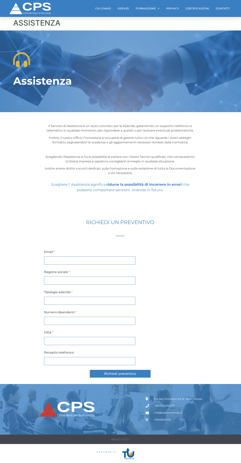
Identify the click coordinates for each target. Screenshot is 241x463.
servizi (123, 8)
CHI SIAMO (103, 8)
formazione (146, 8)
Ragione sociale (57, 272)
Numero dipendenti (60, 312)
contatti (223, 8)
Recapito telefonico (59, 352)
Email (49, 252)
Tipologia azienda (58, 292)
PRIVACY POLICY (120, 439)
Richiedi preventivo (120, 374)
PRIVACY (172, 8)
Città (48, 332)
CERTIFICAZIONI (197, 8)
